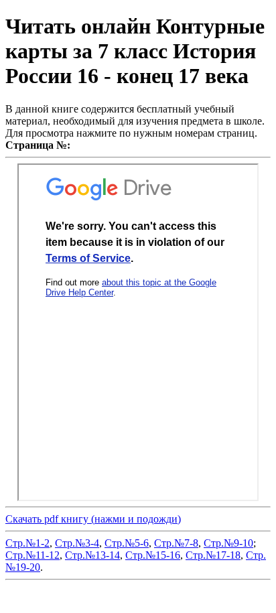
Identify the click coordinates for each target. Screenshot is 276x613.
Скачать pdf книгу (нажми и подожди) (93, 519)
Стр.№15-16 (152, 555)
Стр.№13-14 (92, 555)
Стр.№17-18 (213, 555)
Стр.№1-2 (27, 543)
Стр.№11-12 (32, 555)
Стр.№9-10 (228, 543)
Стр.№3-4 (77, 543)
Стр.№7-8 (176, 543)
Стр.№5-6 (127, 543)
